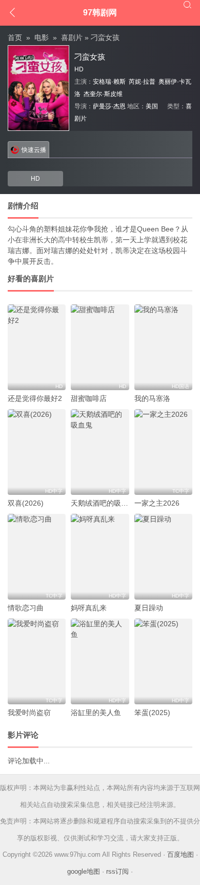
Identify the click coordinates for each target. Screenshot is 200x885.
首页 (15, 37)
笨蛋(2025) (152, 712)
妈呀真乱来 (89, 608)
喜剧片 (72, 37)
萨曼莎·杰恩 (109, 106)
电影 (41, 37)
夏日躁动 (148, 608)
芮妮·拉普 (142, 81)
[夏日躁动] (163, 557)
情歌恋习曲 (26, 608)
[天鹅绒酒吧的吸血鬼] (100, 452)
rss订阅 (117, 871)
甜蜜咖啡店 (89, 398)
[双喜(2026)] (37, 452)
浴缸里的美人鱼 (96, 712)
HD (35, 178)
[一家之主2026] (163, 452)
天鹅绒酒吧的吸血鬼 (103, 503)
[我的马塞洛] (163, 347)
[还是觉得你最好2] (37, 347)
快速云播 (34, 149)
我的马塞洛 (152, 398)
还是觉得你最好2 (35, 398)
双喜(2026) (26, 503)
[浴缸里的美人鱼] (100, 661)
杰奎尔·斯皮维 (103, 94)
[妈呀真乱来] (100, 557)
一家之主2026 (156, 503)
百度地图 (180, 854)
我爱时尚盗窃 (29, 712)
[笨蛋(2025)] (163, 661)
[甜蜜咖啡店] (100, 347)
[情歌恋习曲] (37, 557)
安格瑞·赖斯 (109, 81)
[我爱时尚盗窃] (37, 661)
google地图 (83, 871)
